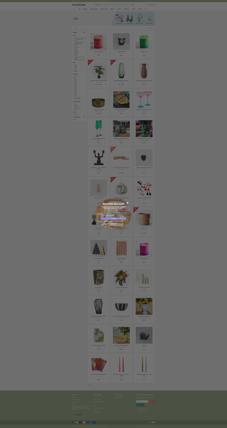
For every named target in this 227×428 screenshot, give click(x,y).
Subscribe (113, 218)
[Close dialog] (127, 203)
